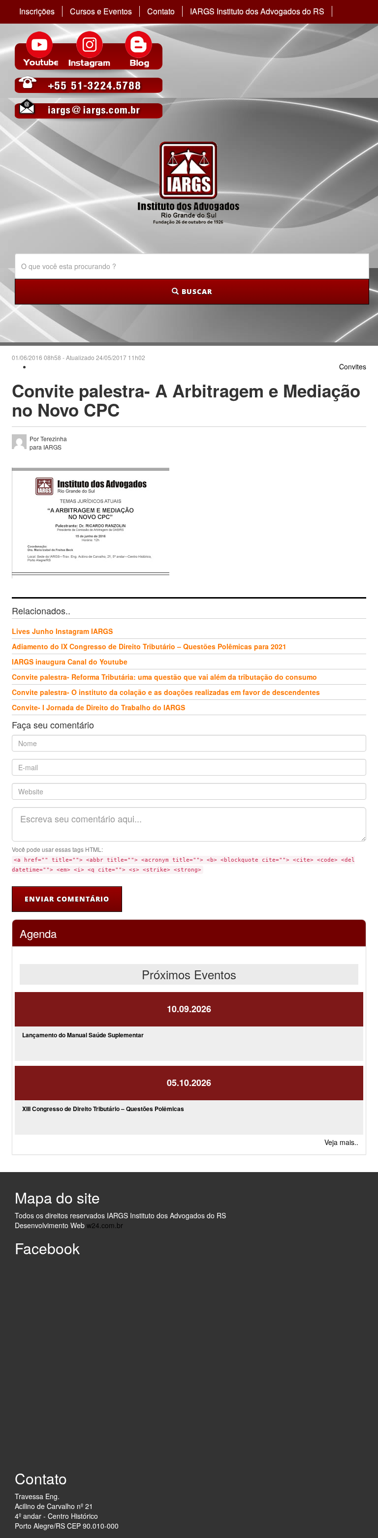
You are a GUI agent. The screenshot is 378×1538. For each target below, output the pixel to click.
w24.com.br (105, 1225)
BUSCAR (195, 291)
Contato (161, 11)
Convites (352, 366)
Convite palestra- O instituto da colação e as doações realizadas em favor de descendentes (166, 692)
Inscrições (37, 11)
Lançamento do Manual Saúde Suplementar (83, 1034)
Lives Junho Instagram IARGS (62, 631)
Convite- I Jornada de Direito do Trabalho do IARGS (98, 707)
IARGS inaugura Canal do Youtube (69, 661)
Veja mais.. (341, 1142)
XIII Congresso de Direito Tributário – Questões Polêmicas (103, 1108)
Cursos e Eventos (101, 11)
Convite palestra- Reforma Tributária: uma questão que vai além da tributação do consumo (164, 677)
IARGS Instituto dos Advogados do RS (257, 11)
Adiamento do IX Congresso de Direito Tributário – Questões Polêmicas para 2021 (149, 646)
